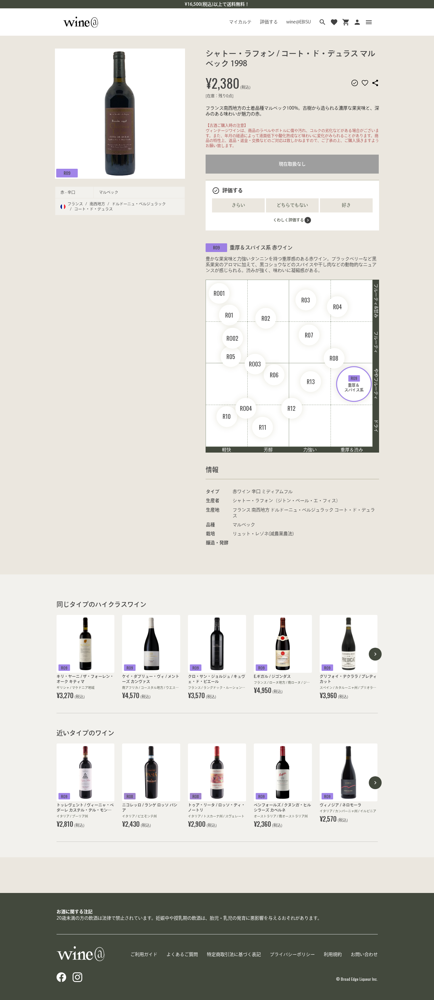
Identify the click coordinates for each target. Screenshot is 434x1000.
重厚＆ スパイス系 (354, 383)
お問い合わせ (364, 954)
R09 (67, 172)
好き (346, 205)
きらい (238, 205)
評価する (269, 22)
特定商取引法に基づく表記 (234, 954)
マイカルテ (240, 22)
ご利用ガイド (143, 954)
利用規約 (333, 954)
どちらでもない (292, 205)
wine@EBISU (298, 22)
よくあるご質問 (182, 954)
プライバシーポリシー (292, 954)
